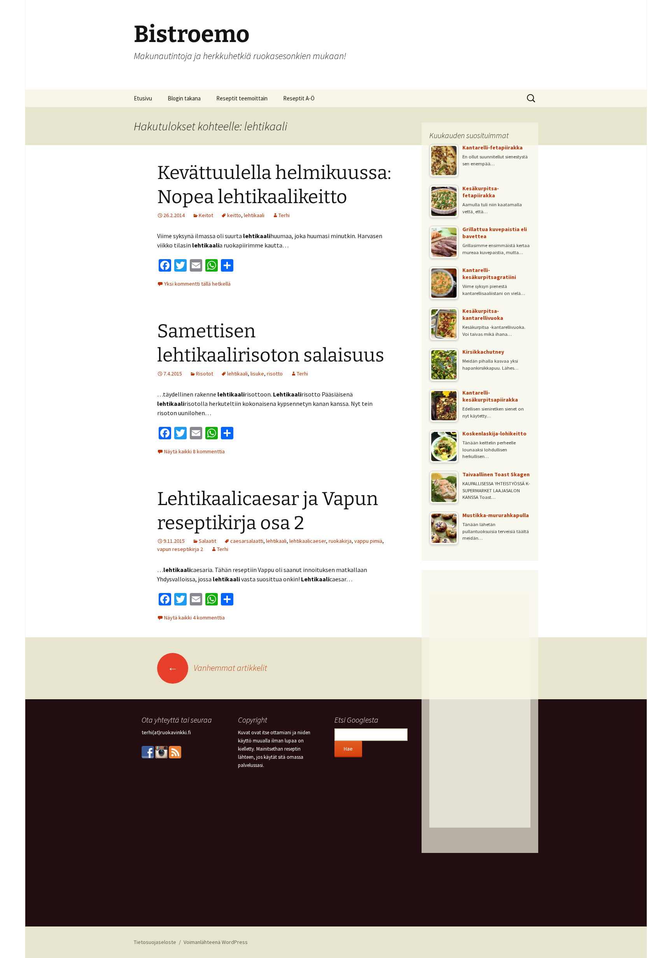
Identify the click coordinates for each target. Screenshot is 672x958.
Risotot (204, 373)
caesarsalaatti (246, 540)
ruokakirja (340, 540)
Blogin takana (184, 98)
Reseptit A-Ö (299, 98)
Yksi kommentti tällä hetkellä (197, 283)
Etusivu (143, 98)
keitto (234, 215)
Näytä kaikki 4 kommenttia (194, 617)
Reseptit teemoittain (242, 98)
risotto (275, 373)
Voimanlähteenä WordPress (216, 942)
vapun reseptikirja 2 (180, 549)
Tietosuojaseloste (155, 942)
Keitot (206, 215)
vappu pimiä (368, 540)
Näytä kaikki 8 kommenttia (194, 451)
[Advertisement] (479, 711)
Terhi (284, 215)
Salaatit (207, 540)
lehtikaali (254, 215)
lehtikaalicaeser (307, 540)
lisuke (257, 373)
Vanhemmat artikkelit (217, 667)
